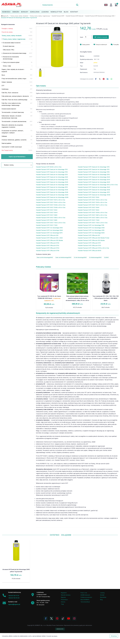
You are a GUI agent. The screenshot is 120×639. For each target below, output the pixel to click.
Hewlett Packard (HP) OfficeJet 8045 (89, 250)
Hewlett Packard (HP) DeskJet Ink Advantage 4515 (94, 192)
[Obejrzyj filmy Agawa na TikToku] (63, 618)
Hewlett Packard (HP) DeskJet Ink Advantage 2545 (52, 182)
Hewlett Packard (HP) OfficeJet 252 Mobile (91, 240)
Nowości (6, 12)
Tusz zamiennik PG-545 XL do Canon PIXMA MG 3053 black (49, 298)
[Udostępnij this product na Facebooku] (96, 79)
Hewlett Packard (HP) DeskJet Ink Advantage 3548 (52, 192)
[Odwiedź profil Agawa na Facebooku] (46, 618)
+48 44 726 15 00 (13, 598)
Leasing (45, 12)
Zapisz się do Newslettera (17, 156)
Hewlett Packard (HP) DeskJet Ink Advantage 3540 (94, 187)
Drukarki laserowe (8, 46)
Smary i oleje (7, 66)
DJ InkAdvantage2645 (95, 257)
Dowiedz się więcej (51, 636)
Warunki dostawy (65, 595)
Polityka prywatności (86, 597)
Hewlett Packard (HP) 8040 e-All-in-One (48, 167)
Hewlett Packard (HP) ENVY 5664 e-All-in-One (92, 217)
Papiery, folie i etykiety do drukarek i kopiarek (13, 70)
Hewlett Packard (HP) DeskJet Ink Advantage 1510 (52, 169)
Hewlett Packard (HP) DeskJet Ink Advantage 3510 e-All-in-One (98, 184)
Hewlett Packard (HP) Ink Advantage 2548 (91, 228)
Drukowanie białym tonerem (11, 42)
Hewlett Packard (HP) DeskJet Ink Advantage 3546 (94, 190)
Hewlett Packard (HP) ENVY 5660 (46, 215)
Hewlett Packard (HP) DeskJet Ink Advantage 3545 (52, 190)
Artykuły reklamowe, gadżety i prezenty (14, 140)
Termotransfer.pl (85, 602)
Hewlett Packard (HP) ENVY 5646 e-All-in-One (92, 212)
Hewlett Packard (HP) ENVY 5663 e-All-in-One (50, 217)
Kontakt (74, 12)
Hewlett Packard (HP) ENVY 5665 (46, 220)
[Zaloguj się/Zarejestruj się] (111, 5)
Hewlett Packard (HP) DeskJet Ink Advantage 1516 (52, 172)
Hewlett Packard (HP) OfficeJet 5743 (89, 245)
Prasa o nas (84, 592)
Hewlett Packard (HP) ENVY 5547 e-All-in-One (92, 205)
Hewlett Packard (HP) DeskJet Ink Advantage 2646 (52, 184)
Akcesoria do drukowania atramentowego (11, 58)
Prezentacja (64, 599)
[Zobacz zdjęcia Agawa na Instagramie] (74, 618)
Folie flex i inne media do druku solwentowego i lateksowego (11, 104)
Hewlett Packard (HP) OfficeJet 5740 (47, 243)
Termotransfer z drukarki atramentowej (14, 121)
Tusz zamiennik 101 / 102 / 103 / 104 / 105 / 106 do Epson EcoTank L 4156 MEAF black (106, 298)
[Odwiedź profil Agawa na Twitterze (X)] (51, 618)
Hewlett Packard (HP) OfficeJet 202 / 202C (49, 238)
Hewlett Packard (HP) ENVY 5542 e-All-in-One (92, 200)
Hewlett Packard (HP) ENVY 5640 (88, 207)
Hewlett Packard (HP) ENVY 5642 (46, 210)
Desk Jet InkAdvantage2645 (63, 257)
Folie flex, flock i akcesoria (10, 92)
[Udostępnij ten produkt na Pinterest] (103, 79)
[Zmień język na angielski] (106, 5)
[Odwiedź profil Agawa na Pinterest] (57, 618)
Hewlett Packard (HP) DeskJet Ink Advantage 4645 (52, 195)
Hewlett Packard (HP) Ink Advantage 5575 (49, 233)
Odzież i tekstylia (7, 82)
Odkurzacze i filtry (8, 50)
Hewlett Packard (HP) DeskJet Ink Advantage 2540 (94, 177)
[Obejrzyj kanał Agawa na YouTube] (69, 618)
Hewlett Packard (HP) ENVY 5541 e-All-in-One (50, 200)
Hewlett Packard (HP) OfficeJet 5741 (89, 243)
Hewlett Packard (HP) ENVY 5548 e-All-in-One (50, 207)
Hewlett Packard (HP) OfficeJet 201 (89, 235)
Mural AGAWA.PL (85, 599)
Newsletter (56, 12)
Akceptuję (114, 636)
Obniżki (15, 12)
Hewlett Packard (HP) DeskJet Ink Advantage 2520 (52, 177)
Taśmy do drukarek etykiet (11, 62)
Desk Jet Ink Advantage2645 (45, 257)
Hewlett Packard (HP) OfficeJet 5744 (47, 248)
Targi (62, 604)
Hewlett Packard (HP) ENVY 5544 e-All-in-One (50, 202)
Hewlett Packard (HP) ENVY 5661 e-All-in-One (92, 215)
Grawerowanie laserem (9, 109)
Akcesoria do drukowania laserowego (14, 53)
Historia (63, 602)
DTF (3, 85)
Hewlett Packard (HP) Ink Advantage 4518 (91, 230)
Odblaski (4, 136)
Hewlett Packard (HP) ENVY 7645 (46, 225)
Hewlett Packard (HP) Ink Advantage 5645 (91, 233)
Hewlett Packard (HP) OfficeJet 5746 (47, 250)
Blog (66, 12)
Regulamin (64, 592)
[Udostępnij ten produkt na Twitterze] (99, 79)
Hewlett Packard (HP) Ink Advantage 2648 (49, 230)
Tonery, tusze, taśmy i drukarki (11, 35)
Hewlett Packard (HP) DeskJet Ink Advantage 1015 (93, 167)
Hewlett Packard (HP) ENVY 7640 (88, 220)
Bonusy (24, 12)
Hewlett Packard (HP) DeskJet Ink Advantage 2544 (94, 179)
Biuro (3, 75)
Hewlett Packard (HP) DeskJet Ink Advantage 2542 (52, 179)
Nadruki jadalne (6, 143)
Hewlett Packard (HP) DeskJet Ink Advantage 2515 (52, 174)
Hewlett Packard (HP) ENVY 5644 (46, 212)
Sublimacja (5, 89)
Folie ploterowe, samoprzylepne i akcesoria (15, 96)
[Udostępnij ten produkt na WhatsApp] (111, 79)
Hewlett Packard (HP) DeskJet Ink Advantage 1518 (93, 172)
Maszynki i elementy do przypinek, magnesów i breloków (12, 126)
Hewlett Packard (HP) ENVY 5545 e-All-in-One (92, 202)
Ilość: (81, 37)
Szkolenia (35, 12)
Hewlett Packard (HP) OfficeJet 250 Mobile (49, 240)
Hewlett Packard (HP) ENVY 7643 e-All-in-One (50, 222)
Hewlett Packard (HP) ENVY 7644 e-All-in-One (92, 222)
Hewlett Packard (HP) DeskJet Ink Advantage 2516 (94, 174)
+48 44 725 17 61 (13, 595)
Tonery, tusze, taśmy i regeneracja (14, 39)
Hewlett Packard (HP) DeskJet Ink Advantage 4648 (52, 197)
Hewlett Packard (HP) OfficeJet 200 (47, 235)
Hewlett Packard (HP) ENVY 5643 (88, 210)
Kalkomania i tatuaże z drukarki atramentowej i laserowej (11, 117)
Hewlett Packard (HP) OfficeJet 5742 (47, 245)
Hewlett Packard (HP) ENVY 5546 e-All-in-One (50, 205)
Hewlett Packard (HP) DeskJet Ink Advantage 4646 (94, 195)
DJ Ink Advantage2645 (80, 257)
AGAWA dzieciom (85, 595)
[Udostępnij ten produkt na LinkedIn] (107, 79)
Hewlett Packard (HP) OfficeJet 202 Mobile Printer (93, 238)
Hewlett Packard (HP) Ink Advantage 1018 (91, 225)
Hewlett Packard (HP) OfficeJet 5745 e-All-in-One (93, 248)
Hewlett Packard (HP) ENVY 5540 (88, 197)
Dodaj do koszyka (101, 37)
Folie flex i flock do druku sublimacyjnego (14, 99)
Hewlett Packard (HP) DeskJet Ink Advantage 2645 (94, 182)
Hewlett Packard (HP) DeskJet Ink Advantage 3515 (52, 187)
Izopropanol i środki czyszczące (12, 147)
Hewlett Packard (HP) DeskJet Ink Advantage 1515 (93, 169)
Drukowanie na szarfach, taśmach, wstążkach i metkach (12, 132)
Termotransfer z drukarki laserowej (13, 112)
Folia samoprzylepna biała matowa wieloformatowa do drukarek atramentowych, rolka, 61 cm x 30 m (77, 298)
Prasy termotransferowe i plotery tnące (14, 78)
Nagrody (63, 597)
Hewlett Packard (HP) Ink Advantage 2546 (49, 228)
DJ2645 (106, 257)
